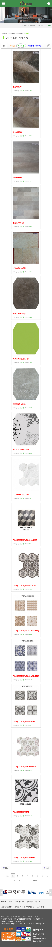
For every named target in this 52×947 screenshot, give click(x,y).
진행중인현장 (6, 907)
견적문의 (17, 907)
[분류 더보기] (48, 45)
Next (35, 881)
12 (29, 881)
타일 (26, 14)
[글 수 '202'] (4, 45)
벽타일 (12, 46)
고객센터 (40, 907)
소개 (11, 902)
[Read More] (26, 71)
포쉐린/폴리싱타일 (34, 46)
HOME (24, 26)
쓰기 (47, 868)
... (24, 881)
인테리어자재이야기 (37, 26)
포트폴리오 (19, 902)
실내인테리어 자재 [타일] (17, 37)
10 (19, 881)
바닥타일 (21, 46)
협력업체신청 (29, 907)
